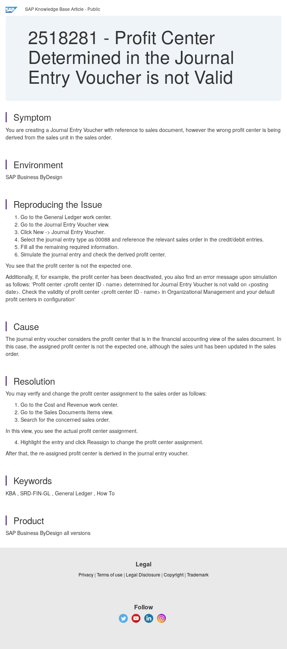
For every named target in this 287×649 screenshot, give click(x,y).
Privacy (85, 574)
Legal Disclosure (143, 574)
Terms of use (110, 574)
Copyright (173, 574)
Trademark (198, 574)
